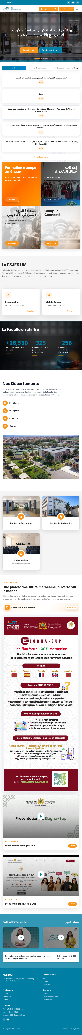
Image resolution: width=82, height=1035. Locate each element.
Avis (14, 68)
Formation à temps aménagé (68, 68)
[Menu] (77, 9)
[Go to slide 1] (35, 58)
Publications (7, 997)
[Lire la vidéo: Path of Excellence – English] (21, 937)
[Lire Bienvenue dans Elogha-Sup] (41, 874)
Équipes (45, 994)
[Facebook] (68, 2)
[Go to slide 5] (45, 58)
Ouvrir (72, 846)
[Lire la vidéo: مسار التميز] (61, 937)
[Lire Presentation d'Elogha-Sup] (41, 816)
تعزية (41, 32)
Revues (5, 1000)
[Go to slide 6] (47, 58)
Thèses (5, 994)
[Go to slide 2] (36, 58)
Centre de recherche (50, 997)
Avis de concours (41, 68)
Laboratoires (47, 1000)
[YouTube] (73, 2)
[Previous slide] (3, 37)
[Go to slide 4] (43, 58)
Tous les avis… (41, 157)
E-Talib (45, 981)
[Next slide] (78, 37)
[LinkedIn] (77, 2)
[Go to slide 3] (40, 58)
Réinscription (47, 984)
